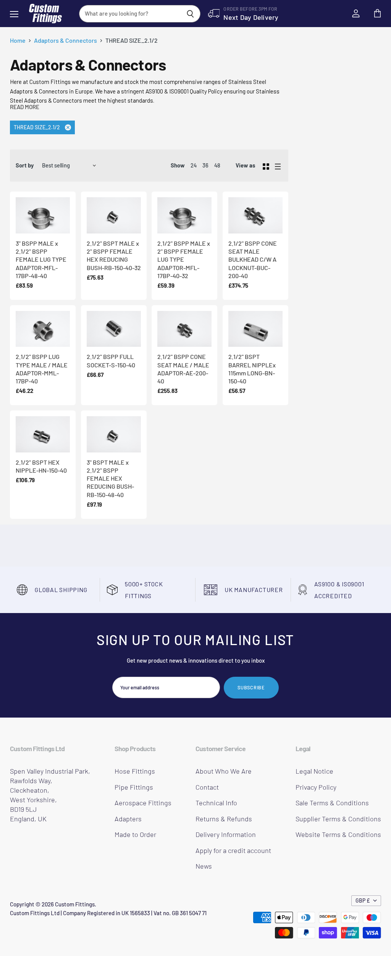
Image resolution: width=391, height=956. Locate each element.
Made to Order (135, 834)
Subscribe (251, 687)
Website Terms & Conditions (338, 834)
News (204, 866)
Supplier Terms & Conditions (338, 818)
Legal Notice (314, 771)
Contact (207, 787)
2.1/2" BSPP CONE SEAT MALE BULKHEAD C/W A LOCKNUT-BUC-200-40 (252, 259)
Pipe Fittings (134, 787)
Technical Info (216, 802)
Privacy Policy (316, 787)
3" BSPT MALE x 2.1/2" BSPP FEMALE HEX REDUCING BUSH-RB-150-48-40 (110, 478)
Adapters (128, 818)
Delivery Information (226, 834)
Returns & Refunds (224, 818)
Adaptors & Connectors (65, 40)
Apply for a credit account (233, 850)
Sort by (25, 165)
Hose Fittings (135, 771)
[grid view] (266, 165)
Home (18, 40)
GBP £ (362, 900)
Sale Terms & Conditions (332, 802)
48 (217, 165)
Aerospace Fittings (143, 802)
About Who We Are (224, 771)
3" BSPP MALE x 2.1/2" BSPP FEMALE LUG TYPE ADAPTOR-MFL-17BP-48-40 (41, 259)
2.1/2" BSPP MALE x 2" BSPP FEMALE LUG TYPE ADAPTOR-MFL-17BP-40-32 (183, 259)
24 (194, 165)
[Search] (190, 14)
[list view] (278, 165)
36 (205, 165)
